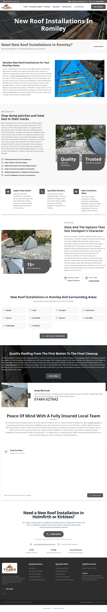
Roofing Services (94, 423)
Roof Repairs (32, 568)
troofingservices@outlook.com (79, 1)
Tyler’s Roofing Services (19, 76)
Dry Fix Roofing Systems (63, 577)
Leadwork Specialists (61, 571)
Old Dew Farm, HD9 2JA (11, 1)
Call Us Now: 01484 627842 (55, 336)
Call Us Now (53, 376)
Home (26, 7)
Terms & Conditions (58, 608)
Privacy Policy (47, 608)
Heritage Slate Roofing (62, 568)
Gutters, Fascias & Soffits (89, 568)
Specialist (56, 7)
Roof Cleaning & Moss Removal (65, 580)
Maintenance (67, 7)
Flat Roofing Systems (35, 577)
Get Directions (96, 495)
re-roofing (80, 358)
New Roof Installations (35, 574)
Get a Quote (98, 7)
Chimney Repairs (60, 574)
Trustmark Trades (100, 602)
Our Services (79, 7)
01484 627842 (100, 1)
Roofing (47, 7)
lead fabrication (11, 365)
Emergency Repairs (36, 7)
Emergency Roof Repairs (36, 571)
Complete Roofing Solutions (37, 580)
